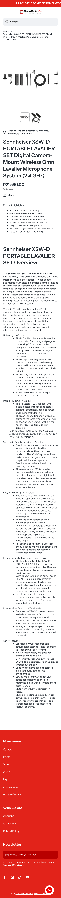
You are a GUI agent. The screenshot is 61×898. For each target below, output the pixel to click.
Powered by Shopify (43, 893)
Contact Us (9, 823)
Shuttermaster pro (24, 893)
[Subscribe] (54, 855)
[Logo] (30, 12)
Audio (6, 771)
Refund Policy (11, 831)
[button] (8, 195)
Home (6, 32)
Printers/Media (12, 794)
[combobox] (30, 22)
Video (6, 764)
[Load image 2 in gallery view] (36, 117)
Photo (6, 757)
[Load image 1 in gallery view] (25, 117)
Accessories (10, 787)
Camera (8, 749)
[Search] (6, 22)
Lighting (8, 779)
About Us (8, 815)
